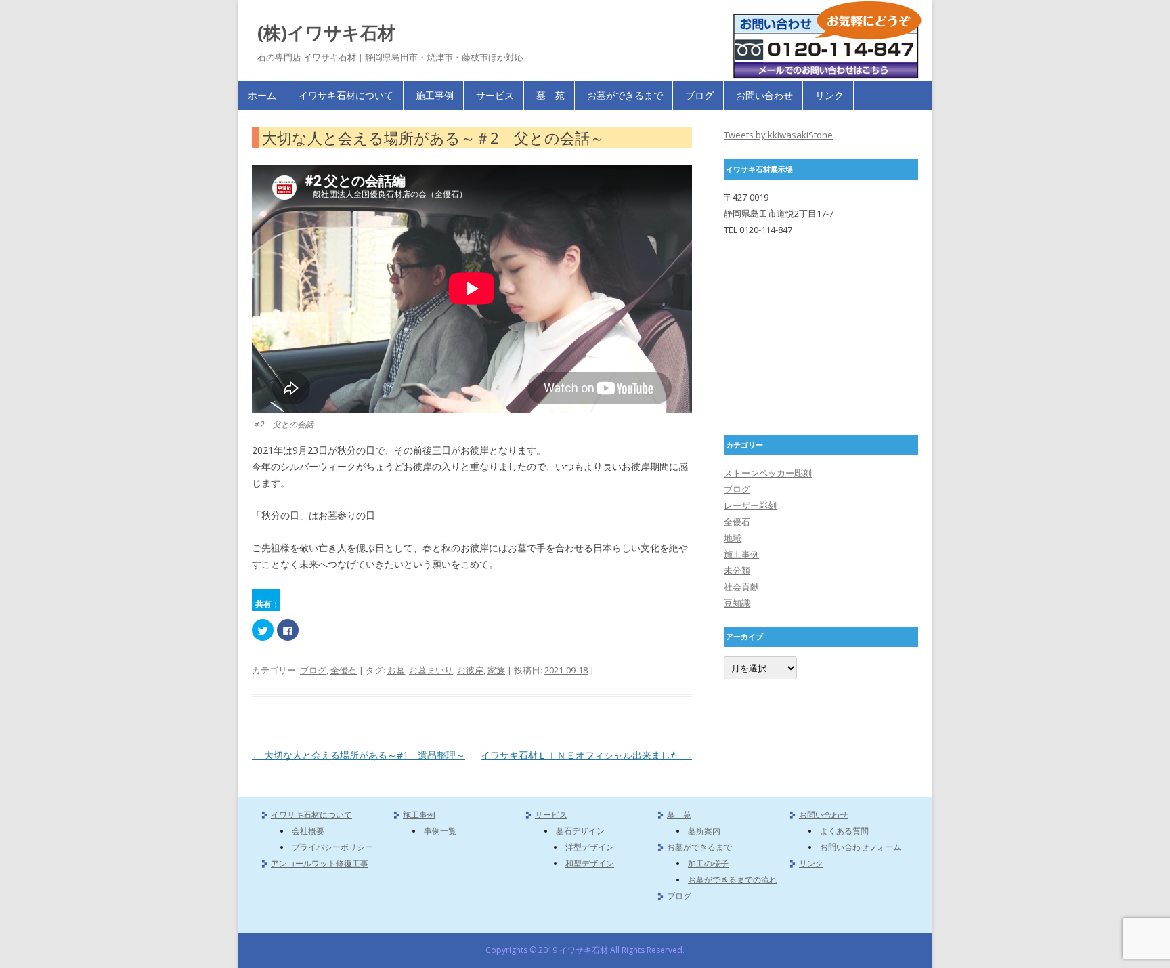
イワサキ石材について (346, 95)
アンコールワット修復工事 (319, 863)
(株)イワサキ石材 (326, 32)
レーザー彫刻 (750, 505)
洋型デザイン (589, 847)
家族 (496, 670)
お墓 (396, 670)
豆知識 (737, 603)
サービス (495, 95)
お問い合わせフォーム (860, 847)
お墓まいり (431, 670)
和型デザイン (589, 863)
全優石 (343, 670)
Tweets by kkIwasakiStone (778, 135)
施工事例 (435, 95)
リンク (829, 95)
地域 (732, 538)
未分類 (737, 570)
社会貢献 (741, 587)
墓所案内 (704, 831)
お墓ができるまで (625, 95)
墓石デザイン (580, 831)
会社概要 (308, 831)
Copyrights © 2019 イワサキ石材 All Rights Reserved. (585, 950)
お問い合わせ (764, 95)
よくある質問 (844, 831)
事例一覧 (440, 831)
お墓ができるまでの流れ (732, 879)
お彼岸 (470, 670)
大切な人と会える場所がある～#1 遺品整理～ (358, 755)
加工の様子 (708, 863)
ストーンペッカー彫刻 (768, 473)
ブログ (699, 95)
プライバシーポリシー (332, 847)
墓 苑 (550, 95)
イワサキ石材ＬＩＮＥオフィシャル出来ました (586, 755)
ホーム (262, 95)
